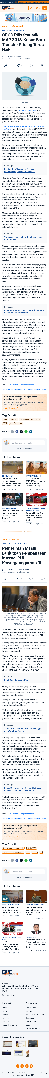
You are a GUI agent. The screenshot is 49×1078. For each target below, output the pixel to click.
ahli (41, 852)
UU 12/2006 (31, 848)
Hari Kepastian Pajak (27, 110)
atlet (28, 852)
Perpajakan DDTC (9, 1025)
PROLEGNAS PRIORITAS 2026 (14, 544)
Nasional (15, 539)
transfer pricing (16, 423)
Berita (4, 26)
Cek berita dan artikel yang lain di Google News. (24, 389)
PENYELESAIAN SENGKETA (13, 30)
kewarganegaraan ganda (13, 852)
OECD (5, 423)
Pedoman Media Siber (35, 1014)
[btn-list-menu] (44, 8)
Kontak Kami (31, 1021)
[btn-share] (30, 65)
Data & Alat (6, 1021)
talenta (35, 852)
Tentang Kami (31, 1008)
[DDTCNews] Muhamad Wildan (15, 570)
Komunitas (6, 1018)
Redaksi (29, 1011)
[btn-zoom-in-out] (5, 65)
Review (5, 1014)
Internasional (17, 26)
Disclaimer (30, 1018)
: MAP (5, 419)
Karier (28, 1025)
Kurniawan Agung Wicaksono (21, 385)
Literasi (5, 1011)
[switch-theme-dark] (30, 8)
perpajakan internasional (30, 419)
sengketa (14, 419)
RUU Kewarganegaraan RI (13, 848)
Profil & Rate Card (33, 1028)
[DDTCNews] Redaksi (11, 56)
